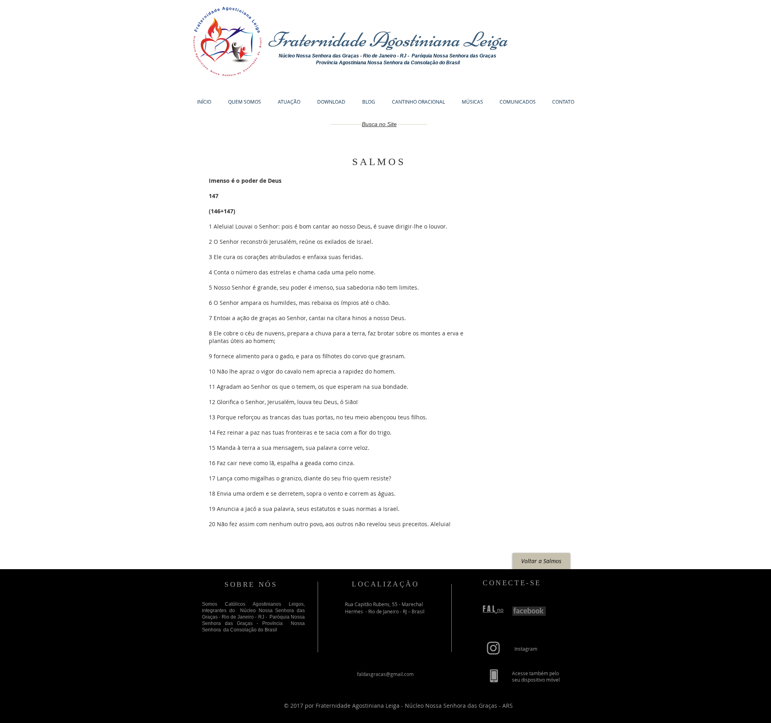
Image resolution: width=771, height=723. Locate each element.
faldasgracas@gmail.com (385, 674)
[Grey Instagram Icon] (493, 648)
